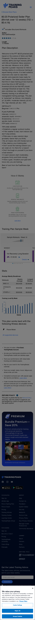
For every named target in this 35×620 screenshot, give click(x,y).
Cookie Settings (17, 605)
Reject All (17, 611)
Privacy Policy (23, 601)
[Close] (33, 588)
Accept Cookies (17, 616)
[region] (17, 603)
